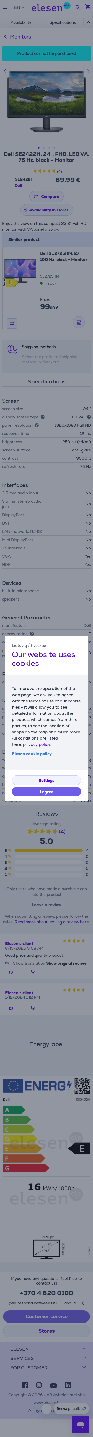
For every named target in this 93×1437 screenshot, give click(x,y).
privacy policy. (37, 744)
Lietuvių (19, 645)
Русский (38, 645)
